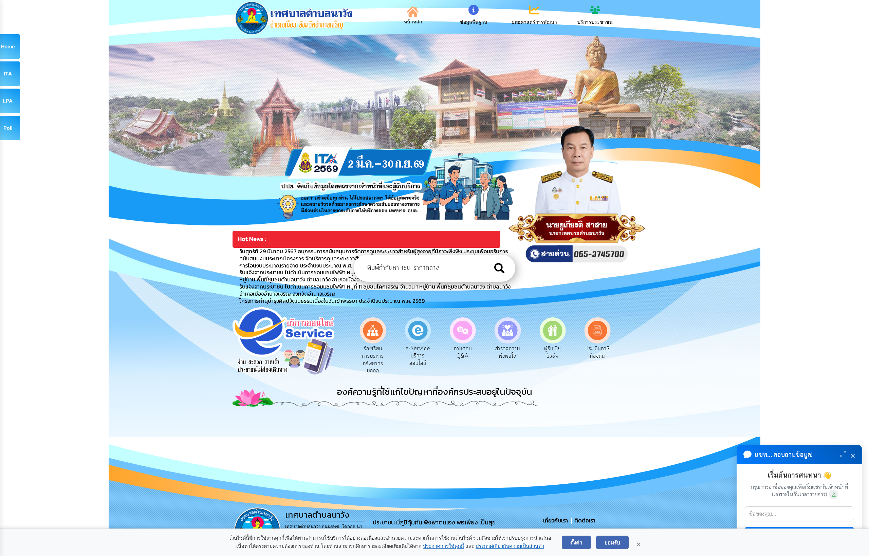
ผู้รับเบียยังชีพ (507, 352)
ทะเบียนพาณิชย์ (597, 352)
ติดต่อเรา (583, 520)
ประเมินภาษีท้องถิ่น (552, 352)
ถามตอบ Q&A (418, 352)
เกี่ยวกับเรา (556, 520)
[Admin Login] (833, 494)
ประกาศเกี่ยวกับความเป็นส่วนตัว (510, 546)
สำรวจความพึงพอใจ (462, 352)
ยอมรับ (612, 542)
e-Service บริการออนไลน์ (373, 356)
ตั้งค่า (576, 542)
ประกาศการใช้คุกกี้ (443, 546)
